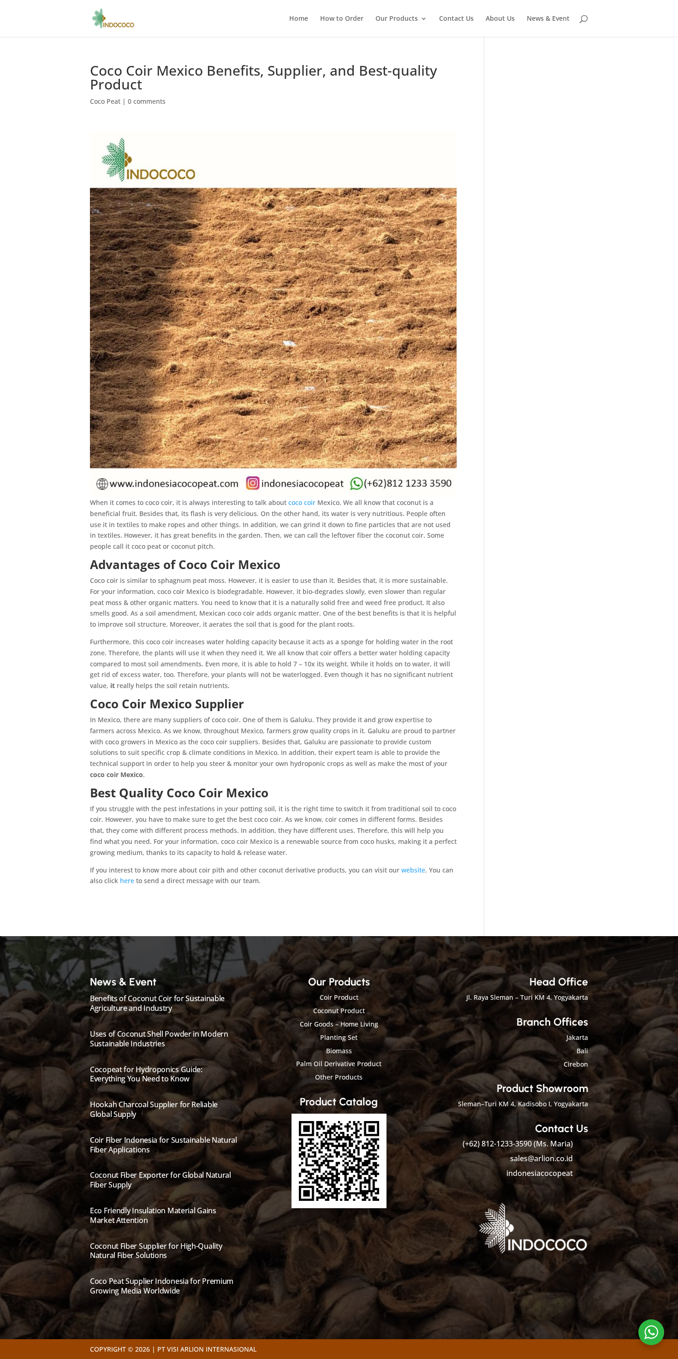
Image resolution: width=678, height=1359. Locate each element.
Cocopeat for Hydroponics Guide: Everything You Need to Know (146, 1074)
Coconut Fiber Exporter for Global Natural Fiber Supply (160, 1180)
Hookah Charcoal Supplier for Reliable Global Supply (154, 1109)
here (127, 880)
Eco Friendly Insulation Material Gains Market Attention (153, 1215)
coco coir (301, 502)
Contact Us (456, 19)
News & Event (548, 19)
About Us (500, 19)
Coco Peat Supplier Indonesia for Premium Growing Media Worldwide (161, 1286)
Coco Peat (105, 101)
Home (298, 19)
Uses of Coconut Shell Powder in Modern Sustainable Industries (159, 1039)
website (413, 870)
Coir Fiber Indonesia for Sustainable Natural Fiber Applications (163, 1145)
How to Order (341, 19)
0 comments (147, 101)
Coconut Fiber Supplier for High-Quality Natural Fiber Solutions (156, 1251)
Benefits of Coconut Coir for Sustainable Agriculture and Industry (157, 1003)
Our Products (396, 19)
